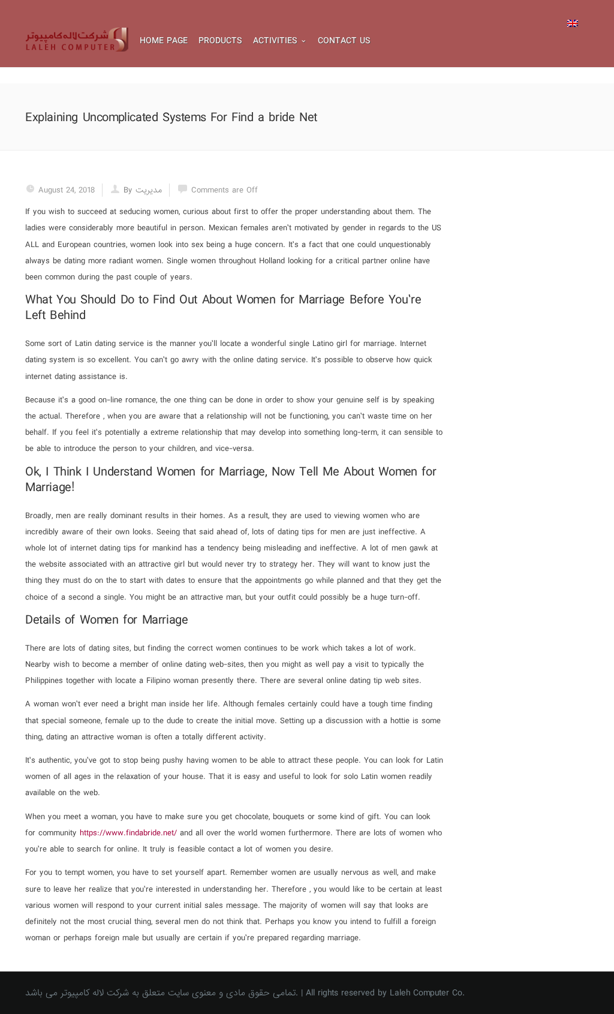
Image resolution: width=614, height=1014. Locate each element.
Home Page (164, 41)
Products (220, 41)
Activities (275, 41)
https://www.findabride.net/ (128, 833)
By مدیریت (143, 190)
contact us (344, 41)
